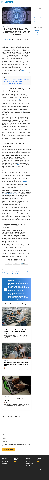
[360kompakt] (7, 2)
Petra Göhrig (9, 367)
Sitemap (28, 461)
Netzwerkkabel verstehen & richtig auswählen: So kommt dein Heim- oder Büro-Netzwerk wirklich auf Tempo (16, 364)
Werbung (28, 465)
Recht (35, 22)
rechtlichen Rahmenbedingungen (10, 193)
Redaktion (9, 39)
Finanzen (36, 11)
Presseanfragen (29, 463)
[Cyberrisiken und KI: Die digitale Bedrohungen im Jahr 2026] (16, 394)
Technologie (6, 269)
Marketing (36, 19)
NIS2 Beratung (20, 164)
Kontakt (36, 32)
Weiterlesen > (6, 339)
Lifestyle (36, 15)
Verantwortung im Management (15, 99)
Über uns (36, 30)
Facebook (36, 34)
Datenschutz (5, 463)
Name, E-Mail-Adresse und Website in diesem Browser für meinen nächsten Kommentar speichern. (17, 445)
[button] (8, 263)
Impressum (5, 461)
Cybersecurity (26, 111)
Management (37, 17)
